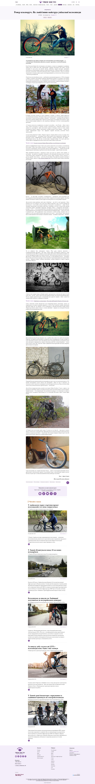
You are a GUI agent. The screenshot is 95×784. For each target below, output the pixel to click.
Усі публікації (18, 4)
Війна (27, 4)
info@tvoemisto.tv (18, 763)
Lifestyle (60, 4)
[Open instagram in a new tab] (51, 493)
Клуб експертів (40, 758)
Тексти (38, 751)
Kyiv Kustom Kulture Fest (44, 158)
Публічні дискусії (40, 756)
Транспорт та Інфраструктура (39, 4)
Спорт (51, 4)
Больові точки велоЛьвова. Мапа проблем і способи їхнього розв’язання (50, 143)
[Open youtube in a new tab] (47, 493)
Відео (38, 753)
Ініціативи (70, 4)
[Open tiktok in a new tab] (43, 493)
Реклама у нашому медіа (74, 751)
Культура (64, 4)
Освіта (47, 4)
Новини (38, 750)
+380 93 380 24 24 (18, 761)
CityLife (23, 4)
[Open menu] (79, 2)
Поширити (66, 57)
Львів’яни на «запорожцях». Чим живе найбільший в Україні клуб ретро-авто (51, 301)
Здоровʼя (55, 4)
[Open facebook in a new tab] (39, 493)
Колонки (39, 754)
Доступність (72, 752)
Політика (77, 4)
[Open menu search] (76, 2)
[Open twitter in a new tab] (55, 493)
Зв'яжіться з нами (73, 755)
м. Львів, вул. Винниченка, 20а (20, 765)
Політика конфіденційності (75, 754)
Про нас (71, 750)
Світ (73, 4)
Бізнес (30, 4)
